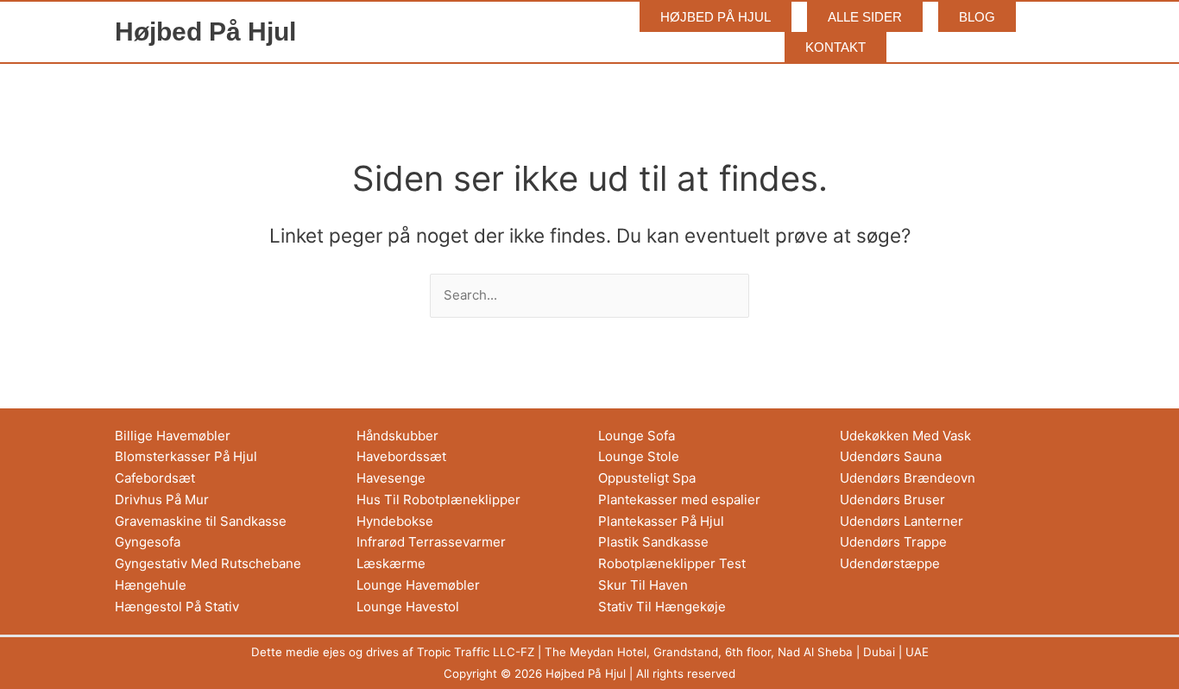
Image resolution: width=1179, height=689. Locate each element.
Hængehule (150, 585)
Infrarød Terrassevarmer (431, 542)
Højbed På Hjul (205, 31)
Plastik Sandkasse (653, 542)
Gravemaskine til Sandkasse (201, 521)
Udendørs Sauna (891, 456)
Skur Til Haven (643, 585)
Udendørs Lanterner (901, 521)
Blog (977, 16)
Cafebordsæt (155, 478)
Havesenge (391, 478)
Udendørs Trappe (893, 542)
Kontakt (835, 47)
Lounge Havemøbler (418, 585)
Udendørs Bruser (892, 499)
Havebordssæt (401, 456)
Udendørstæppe (890, 563)
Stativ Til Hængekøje (662, 606)
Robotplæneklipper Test (672, 563)
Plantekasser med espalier (679, 499)
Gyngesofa (147, 542)
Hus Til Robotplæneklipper (438, 499)
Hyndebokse (394, 521)
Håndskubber (397, 435)
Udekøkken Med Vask (905, 435)
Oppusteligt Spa (647, 478)
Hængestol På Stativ (177, 606)
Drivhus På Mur (162, 499)
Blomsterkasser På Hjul (186, 456)
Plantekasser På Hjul (661, 521)
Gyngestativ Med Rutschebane (208, 563)
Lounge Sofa (636, 435)
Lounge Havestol (407, 606)
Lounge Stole (638, 456)
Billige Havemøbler (172, 435)
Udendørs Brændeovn (907, 478)
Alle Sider (865, 16)
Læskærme (391, 563)
